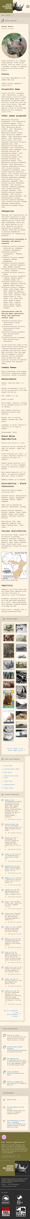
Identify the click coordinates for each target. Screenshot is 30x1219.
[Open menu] (28, 6)
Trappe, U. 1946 (9, 854)
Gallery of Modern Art (15, 1081)
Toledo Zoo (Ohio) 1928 (11, 824)
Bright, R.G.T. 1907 (11, 967)
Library (8, 15)
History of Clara (13, 1035)
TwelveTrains (15, 1184)
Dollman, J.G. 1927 (10, 889)
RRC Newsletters (13, 1058)
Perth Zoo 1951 (9, 913)
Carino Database (13, 1071)
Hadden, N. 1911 (9, 878)
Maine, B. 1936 (9, 952)
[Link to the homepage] (13, 6)
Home (3, 15)
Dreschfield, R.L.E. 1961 (12, 866)
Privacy (3, 1184)
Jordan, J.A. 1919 (10, 927)
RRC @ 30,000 (11, 1099)
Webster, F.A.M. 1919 (11, 938)
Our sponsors (5, 1192)
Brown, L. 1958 (9, 901)
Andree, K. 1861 (9, 800)
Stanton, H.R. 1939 (10, 991)
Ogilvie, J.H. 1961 (10, 837)
